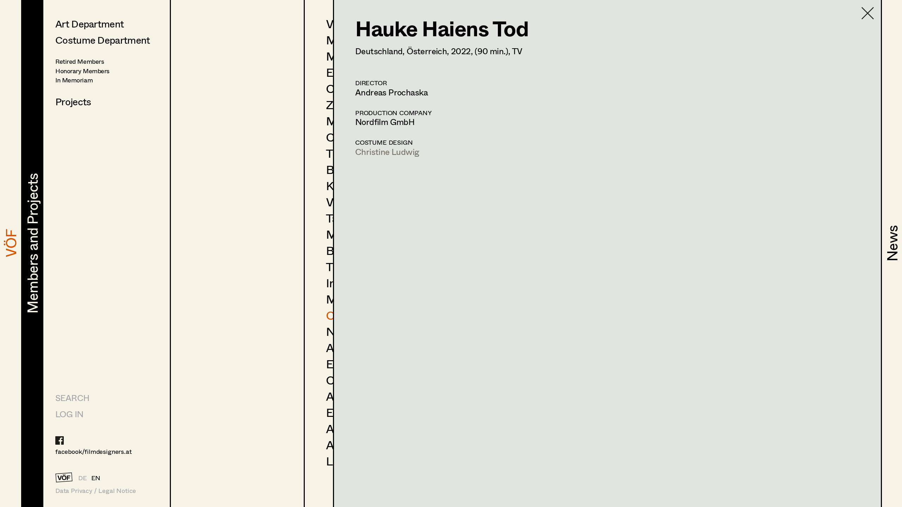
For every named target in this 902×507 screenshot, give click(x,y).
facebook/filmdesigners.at (93, 451)
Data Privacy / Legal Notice (95, 491)
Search (72, 397)
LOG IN (69, 413)
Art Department (89, 23)
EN (96, 478)
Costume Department (102, 40)
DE (82, 478)
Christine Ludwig (387, 151)
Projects (73, 101)
